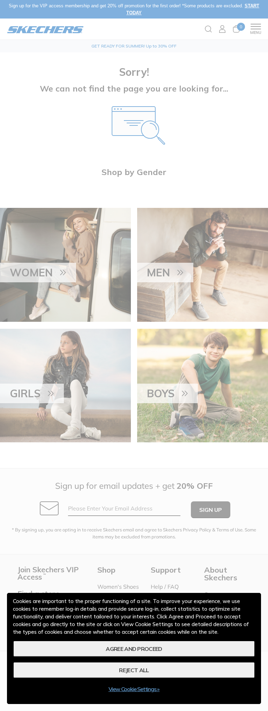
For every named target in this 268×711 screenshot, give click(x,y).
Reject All (134, 670)
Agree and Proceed (134, 648)
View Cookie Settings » (134, 688)
